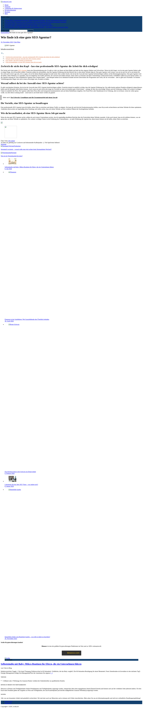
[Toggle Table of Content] (2, 53)
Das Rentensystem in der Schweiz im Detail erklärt (20, 472)
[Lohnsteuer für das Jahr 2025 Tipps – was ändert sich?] (12, 481)
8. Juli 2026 (8, 169)
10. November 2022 (7, 42)
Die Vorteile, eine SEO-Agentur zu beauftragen (19, 60)
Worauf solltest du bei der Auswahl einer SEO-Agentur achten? (23, 58)
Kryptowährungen (10, 10)
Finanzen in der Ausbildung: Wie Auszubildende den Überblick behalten (27, 319)
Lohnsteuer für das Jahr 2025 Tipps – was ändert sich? (21, 484)
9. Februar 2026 (9, 473)
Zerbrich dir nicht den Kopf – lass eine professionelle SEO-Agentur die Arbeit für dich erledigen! (33, 57)
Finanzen (7, 6)
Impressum (8, 703)
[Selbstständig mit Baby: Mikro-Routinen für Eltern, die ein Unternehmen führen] (12, 164)
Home (6, 5)
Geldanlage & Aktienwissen (13, 8)
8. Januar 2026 (9, 486)
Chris (15, 42)
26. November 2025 (11, 638)
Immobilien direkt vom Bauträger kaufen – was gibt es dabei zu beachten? (27, 637)
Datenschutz (8, 701)
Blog (6, 13)
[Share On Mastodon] (2, 123)
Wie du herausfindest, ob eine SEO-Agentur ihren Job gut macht (24, 62)
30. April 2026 (9, 321)
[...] (51, 673)
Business (7, 12)
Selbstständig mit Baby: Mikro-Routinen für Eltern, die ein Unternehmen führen (29, 167)
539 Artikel (11, 141)
